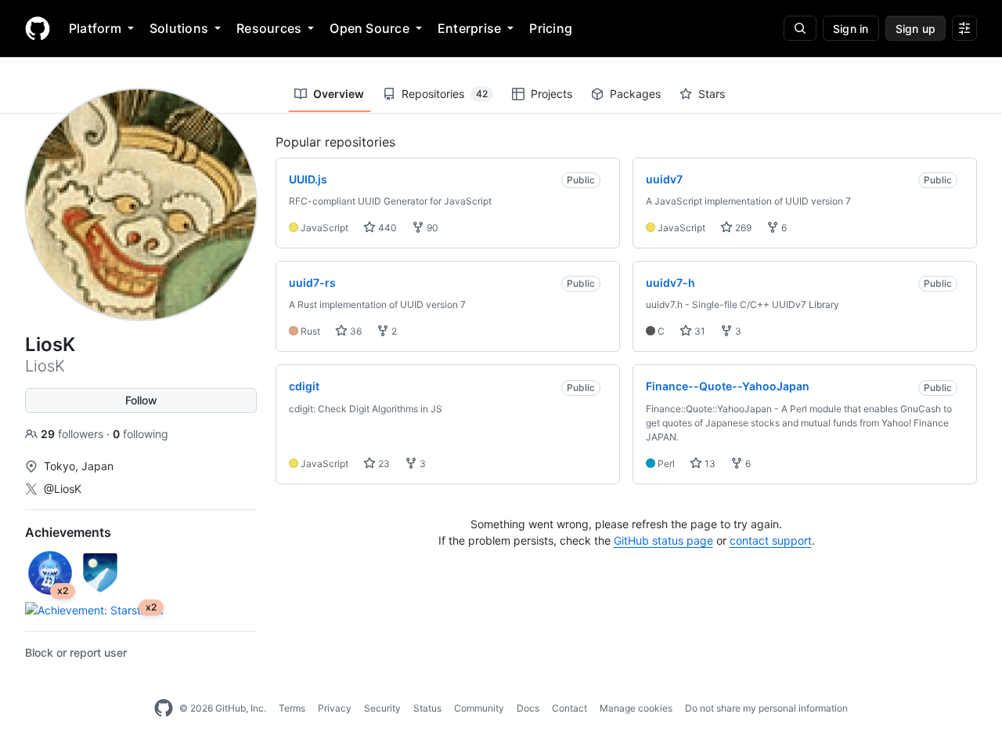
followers (73, 433)
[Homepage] (37, 28)
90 (431, 228)
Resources (268, 28)
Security (382, 708)
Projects (551, 93)
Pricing (550, 28)
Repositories (445, 93)
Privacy (334, 708)
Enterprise (469, 28)
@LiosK (62, 488)
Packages (635, 93)
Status (427, 708)
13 (708, 463)
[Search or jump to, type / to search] (800, 28)
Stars (711, 93)
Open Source (369, 28)
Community (479, 708)
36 (355, 331)
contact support (771, 540)
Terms (292, 708)
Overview (338, 93)
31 (698, 331)
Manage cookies (636, 708)
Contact (569, 708)
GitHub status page (663, 540)
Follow (141, 400)
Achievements (68, 532)
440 (386, 228)
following (140, 433)
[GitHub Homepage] (163, 708)
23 (383, 463)
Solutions (179, 28)
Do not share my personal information (766, 708)
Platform (95, 28)
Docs (528, 708)
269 (742, 228)
